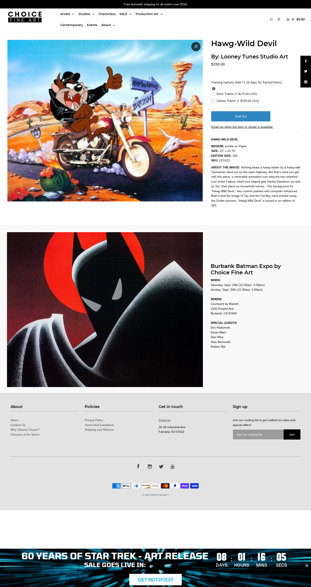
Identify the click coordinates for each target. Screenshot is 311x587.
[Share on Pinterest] (305, 82)
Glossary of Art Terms (25, 434)
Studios (84, 14)
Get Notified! (155, 579)
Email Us (165, 420)
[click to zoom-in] (196, 46)
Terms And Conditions (99, 425)
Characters (107, 14)
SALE (124, 14)
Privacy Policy (94, 420)
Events (92, 25)
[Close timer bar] (306, 565)
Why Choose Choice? (25, 429)
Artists (65, 14)
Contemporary (71, 25)
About (106, 25)
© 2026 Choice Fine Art (155, 495)
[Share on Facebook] (305, 61)
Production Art (147, 14)
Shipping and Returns (99, 429)
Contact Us (18, 425)
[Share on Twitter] (305, 71)
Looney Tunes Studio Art (254, 56)
